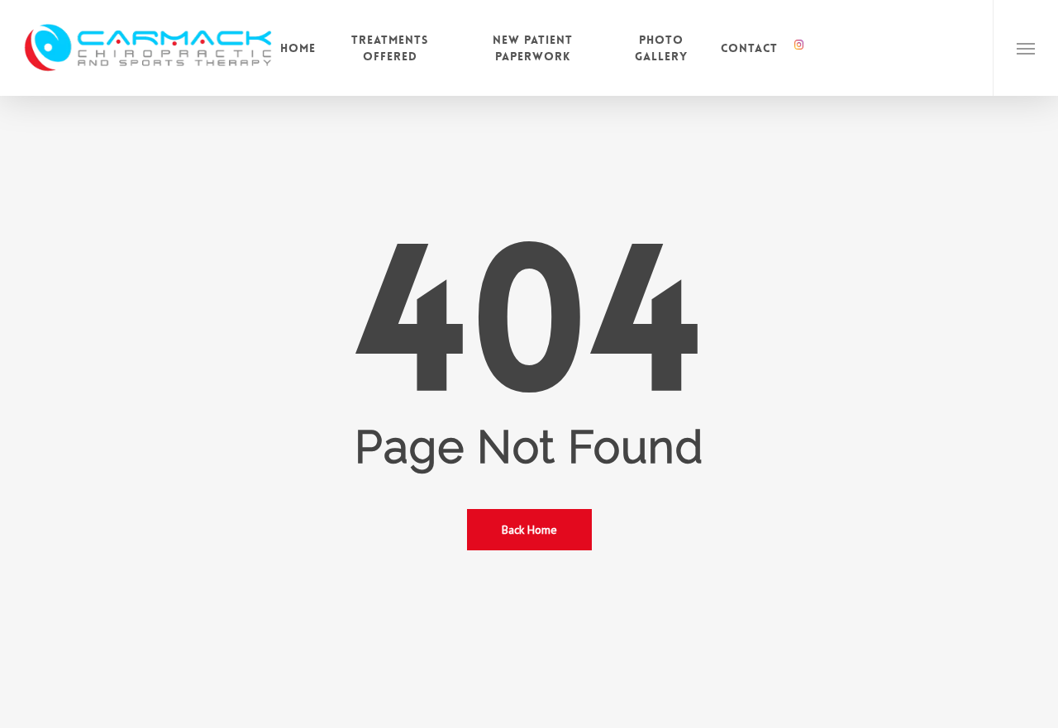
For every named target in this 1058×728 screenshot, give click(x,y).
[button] (1025, 48)
